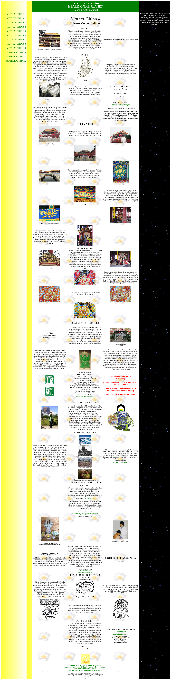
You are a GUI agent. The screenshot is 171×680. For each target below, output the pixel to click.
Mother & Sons (120, 633)
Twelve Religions (121, 631)
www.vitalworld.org (85, 570)
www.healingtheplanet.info (84, 515)
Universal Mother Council (120, 634)
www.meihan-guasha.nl (85, 572)
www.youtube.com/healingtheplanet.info (85, 513)
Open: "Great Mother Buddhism (85, 396)
